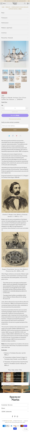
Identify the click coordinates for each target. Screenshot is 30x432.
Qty (2, 105)
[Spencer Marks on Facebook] (12, 416)
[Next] (27, 54)
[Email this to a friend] (20, 135)
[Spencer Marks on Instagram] (17, 416)
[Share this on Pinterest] (16, 135)
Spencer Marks (9, 420)
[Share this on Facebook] (13, 135)
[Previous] (2, 54)
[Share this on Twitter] (9, 135)
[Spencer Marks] (15, 3)
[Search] (25, 3)
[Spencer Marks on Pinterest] (15, 416)
